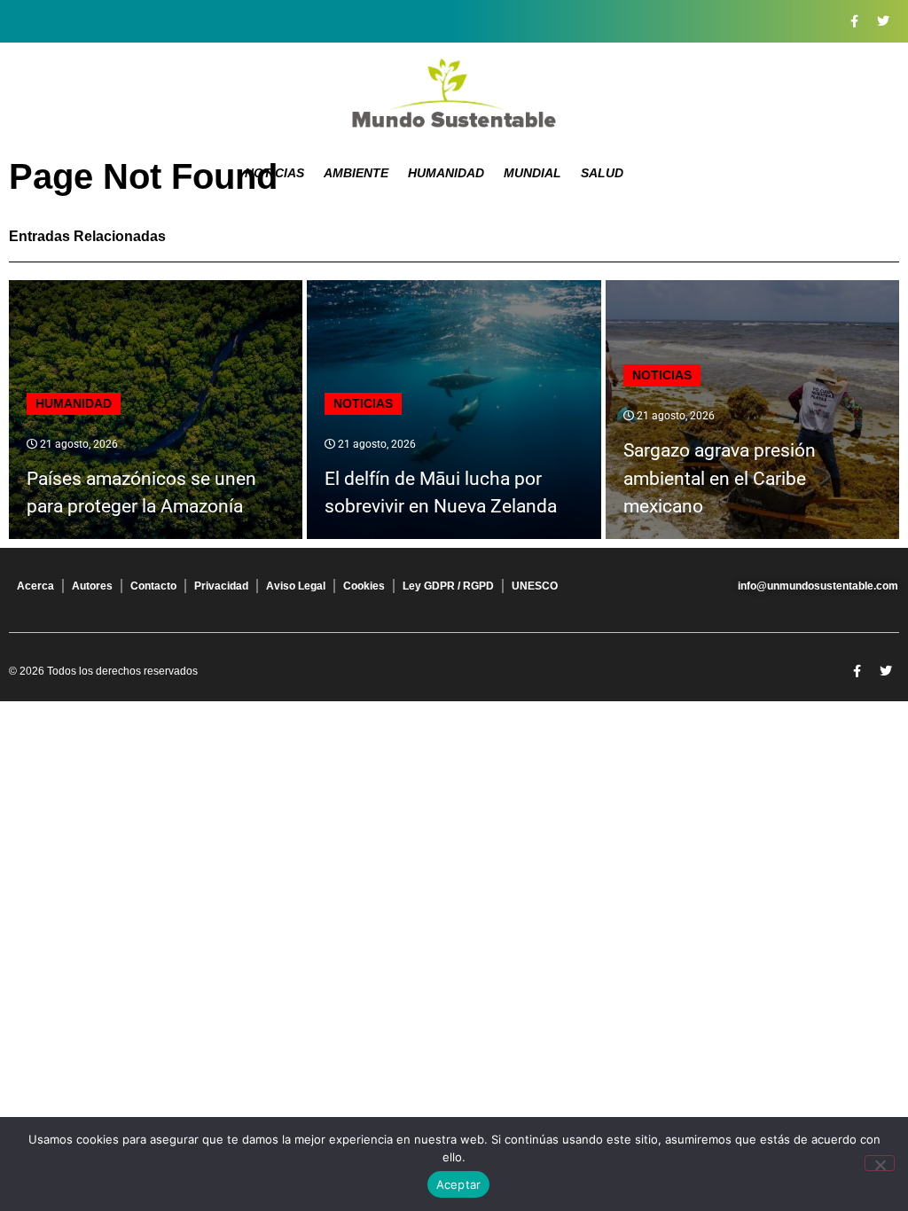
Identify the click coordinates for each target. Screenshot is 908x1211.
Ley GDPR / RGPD (448, 586)
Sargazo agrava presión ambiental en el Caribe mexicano (719, 478)
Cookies (364, 586)
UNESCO (535, 586)
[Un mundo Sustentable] (454, 93)
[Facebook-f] (853, 21)
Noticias (274, 173)
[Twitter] (883, 21)
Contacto (153, 586)
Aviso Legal (295, 586)
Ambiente (356, 173)
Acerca (35, 586)
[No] (880, 1163)
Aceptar (458, 1184)
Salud (602, 173)
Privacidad (221, 586)
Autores (92, 586)
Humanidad (446, 173)
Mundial (532, 173)
